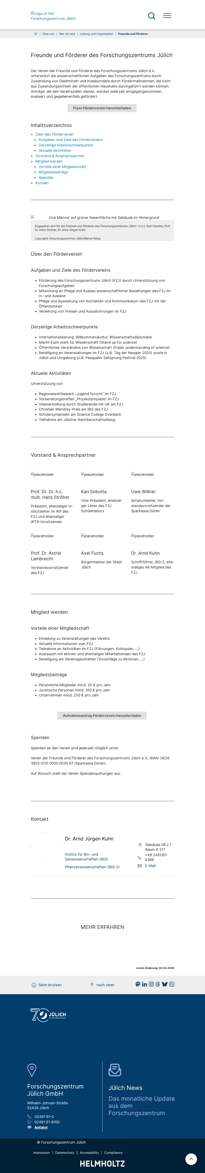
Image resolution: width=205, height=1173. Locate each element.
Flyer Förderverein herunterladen (102, 108)
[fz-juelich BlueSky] (163, 985)
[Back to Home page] (54, 16)
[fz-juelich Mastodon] (137, 985)
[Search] (152, 16)
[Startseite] (35, 34)
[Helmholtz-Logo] (102, 1165)
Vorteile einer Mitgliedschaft (62, 167)
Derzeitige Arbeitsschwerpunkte (66, 145)
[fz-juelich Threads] (157, 985)
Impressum (41, 1153)
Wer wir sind (67, 33)
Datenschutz (64, 1153)
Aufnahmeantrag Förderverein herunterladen (102, 715)
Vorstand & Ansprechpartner (59, 156)
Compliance (113, 1153)
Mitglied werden (49, 161)
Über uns (48, 33)
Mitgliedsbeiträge (53, 172)
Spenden (46, 177)
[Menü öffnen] (167, 16)
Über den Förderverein (54, 134)
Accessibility (89, 1153)
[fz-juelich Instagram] (150, 985)
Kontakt (42, 183)
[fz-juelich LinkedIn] (143, 985)
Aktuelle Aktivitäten (55, 150)
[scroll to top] (191, 1159)
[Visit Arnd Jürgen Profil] (45, 859)
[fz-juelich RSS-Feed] (170, 985)
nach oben (105, 985)
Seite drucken (50, 985)
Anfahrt (41, 1127)
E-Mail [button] (150, 866)
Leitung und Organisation (96, 33)
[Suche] (151, 16)
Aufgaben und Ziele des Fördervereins (71, 140)
